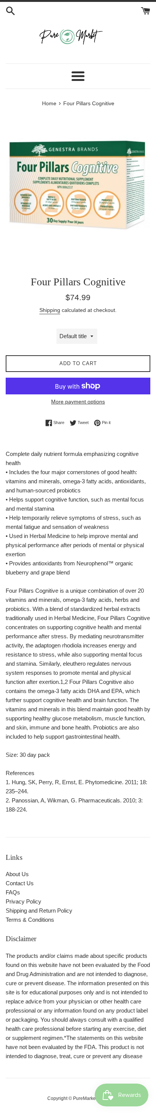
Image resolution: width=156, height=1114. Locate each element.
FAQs (13, 892)
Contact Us (20, 883)
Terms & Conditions (30, 919)
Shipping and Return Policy (39, 910)
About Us (17, 874)
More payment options (78, 402)
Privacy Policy (23, 901)
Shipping (49, 310)
